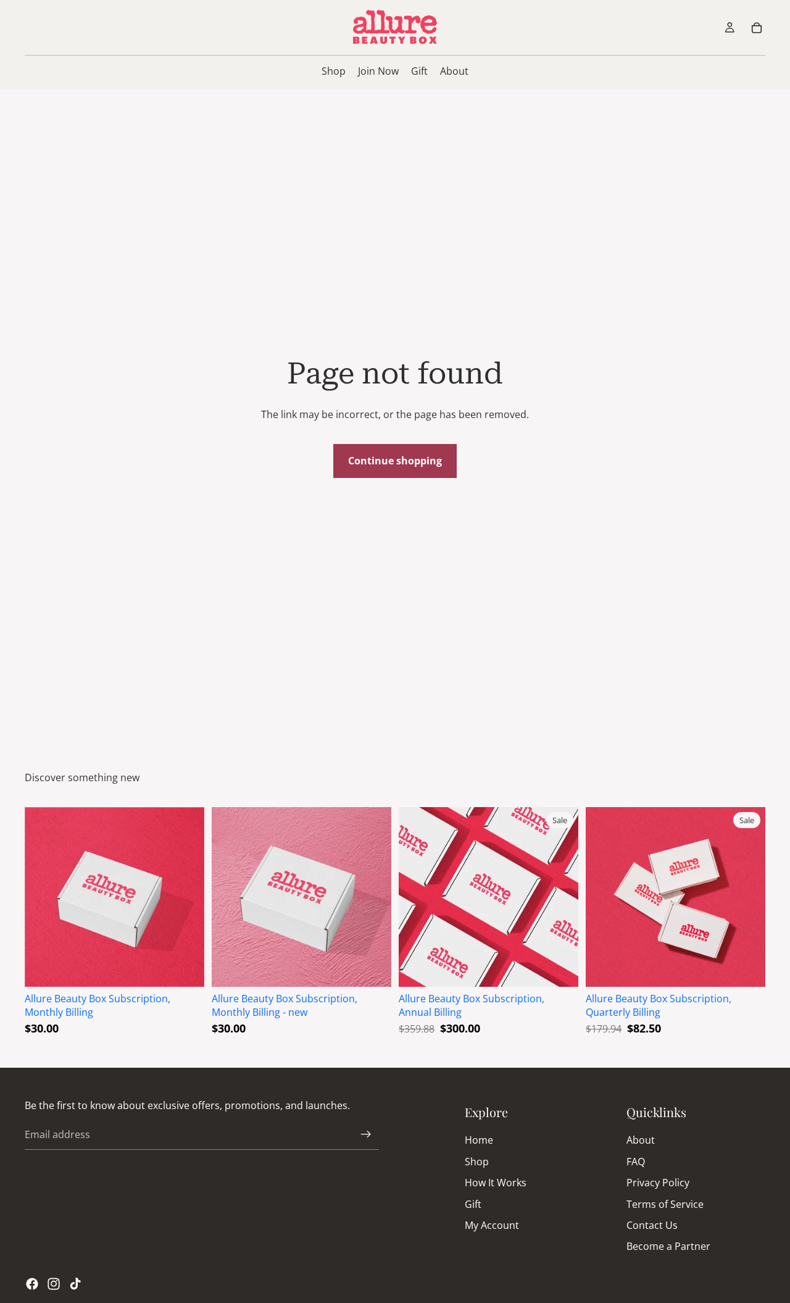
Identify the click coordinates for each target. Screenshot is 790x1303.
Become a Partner (668, 1246)
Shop (477, 1161)
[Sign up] (366, 1134)
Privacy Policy (657, 1182)
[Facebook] (32, 1283)
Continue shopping (395, 460)
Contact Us (652, 1225)
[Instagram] (53, 1283)
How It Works (495, 1182)
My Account (492, 1225)
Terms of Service (665, 1203)
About (640, 1140)
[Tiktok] (75, 1283)
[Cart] (756, 27)
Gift (473, 1203)
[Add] (185, 968)
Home (479, 1140)
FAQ (635, 1161)
